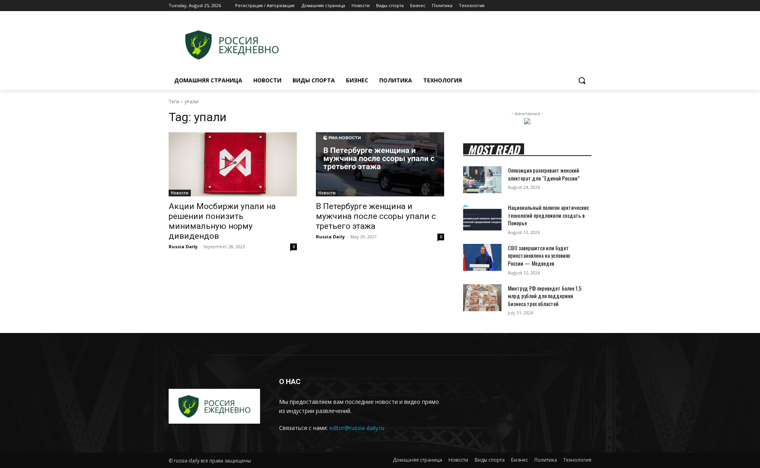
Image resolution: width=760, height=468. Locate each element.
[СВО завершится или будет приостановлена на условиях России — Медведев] (482, 257)
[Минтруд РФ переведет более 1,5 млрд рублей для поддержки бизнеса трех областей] (482, 297)
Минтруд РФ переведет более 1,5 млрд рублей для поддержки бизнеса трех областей (544, 296)
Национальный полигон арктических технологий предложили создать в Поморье (548, 215)
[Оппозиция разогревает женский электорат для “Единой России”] (482, 179)
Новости (179, 193)
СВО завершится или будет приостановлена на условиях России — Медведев (539, 255)
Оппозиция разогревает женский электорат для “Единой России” (544, 174)
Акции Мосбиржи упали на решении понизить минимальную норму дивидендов (222, 221)
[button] (581, 80)
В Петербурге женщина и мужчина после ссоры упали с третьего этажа (376, 216)
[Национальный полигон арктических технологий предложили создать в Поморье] (482, 217)
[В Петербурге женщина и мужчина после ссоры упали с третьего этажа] (380, 164)
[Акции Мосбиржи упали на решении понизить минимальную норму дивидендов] (233, 164)
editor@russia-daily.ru (356, 428)
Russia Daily (183, 246)
